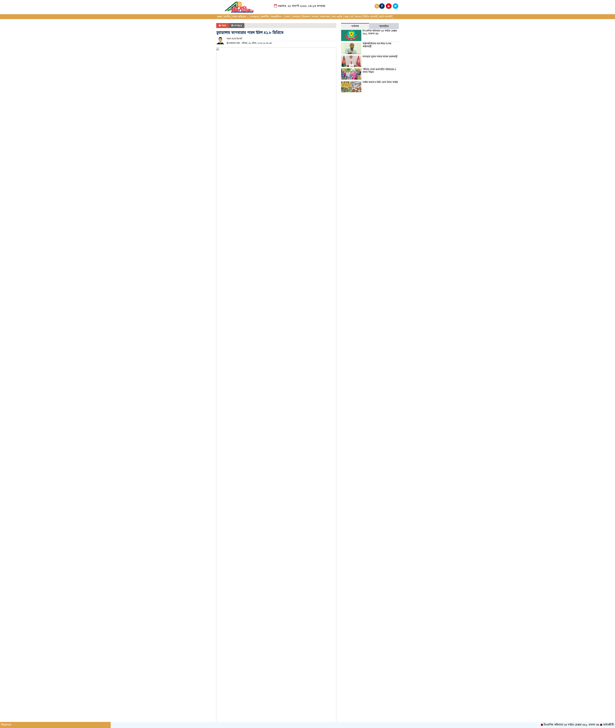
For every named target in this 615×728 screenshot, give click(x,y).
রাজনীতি (265, 16)
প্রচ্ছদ (219, 16)
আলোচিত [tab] (384, 26)
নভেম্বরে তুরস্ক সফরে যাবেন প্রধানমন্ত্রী (380, 56)
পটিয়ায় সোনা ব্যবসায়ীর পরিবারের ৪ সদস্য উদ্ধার (379, 71)
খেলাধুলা (296, 16)
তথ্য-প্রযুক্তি (337, 16)
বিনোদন (306, 16)
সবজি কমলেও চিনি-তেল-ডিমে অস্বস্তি (380, 82)
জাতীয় (227, 16)
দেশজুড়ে (254, 16)
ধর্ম (351, 16)
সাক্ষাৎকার (325, 16)
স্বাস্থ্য (346, 16)
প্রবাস (287, 16)
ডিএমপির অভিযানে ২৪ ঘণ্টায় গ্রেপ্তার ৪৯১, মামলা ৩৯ (380, 32)
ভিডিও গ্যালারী (370, 16)
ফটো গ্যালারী (385, 16)
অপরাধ (315, 16)
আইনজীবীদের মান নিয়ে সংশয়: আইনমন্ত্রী (377, 45)
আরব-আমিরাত (239, 16)
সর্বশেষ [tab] (355, 26)
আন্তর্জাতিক (276, 16)
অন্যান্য (358, 16)
